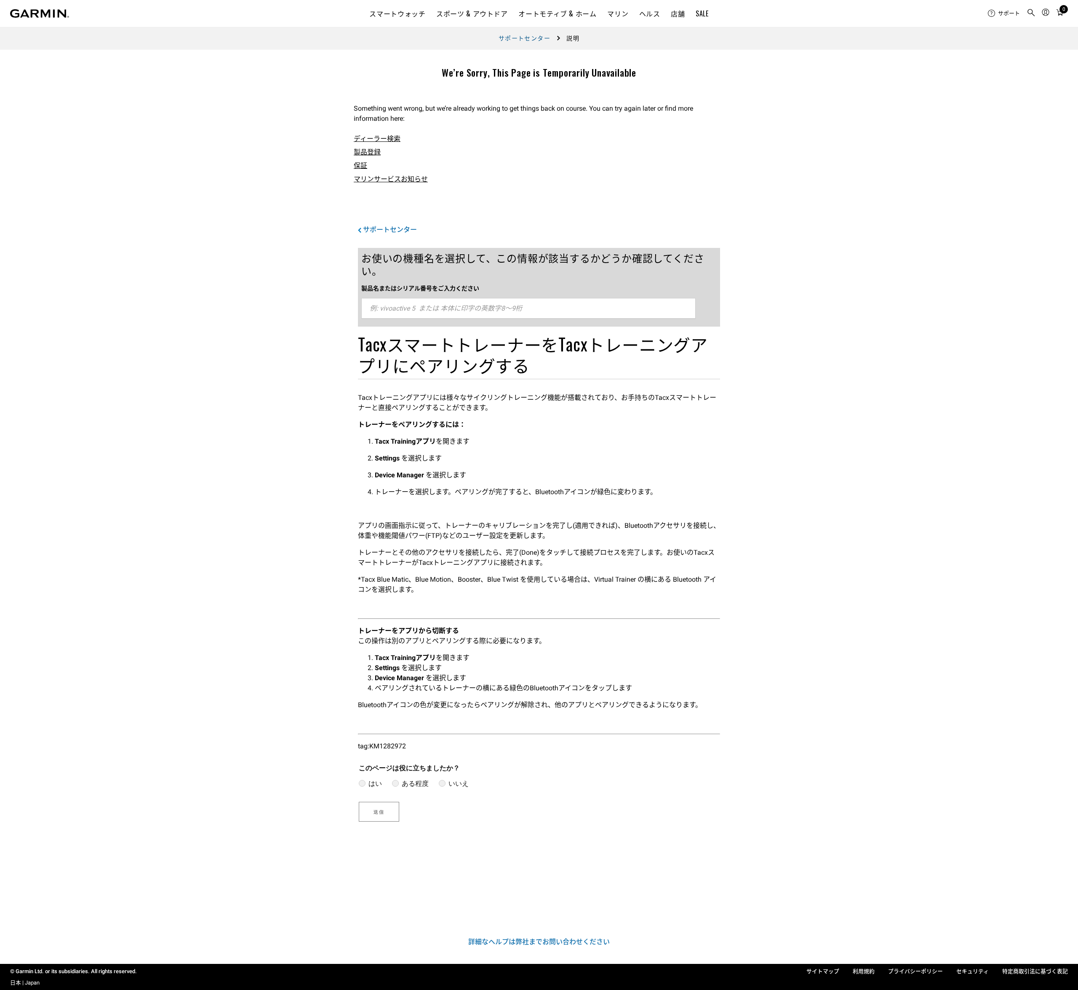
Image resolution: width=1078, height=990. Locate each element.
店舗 (678, 13)
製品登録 (367, 152)
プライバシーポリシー (915, 971)
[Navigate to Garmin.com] (39, 13)
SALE (702, 13)
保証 (360, 166)
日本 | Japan (25, 982)
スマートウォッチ (397, 13)
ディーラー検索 (377, 139)
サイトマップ (822, 971)
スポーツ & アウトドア (472, 13)
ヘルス (649, 13)
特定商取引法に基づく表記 (1035, 971)
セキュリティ (972, 971)
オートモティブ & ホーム (557, 13)
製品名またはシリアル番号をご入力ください (420, 288)
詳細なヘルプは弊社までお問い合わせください (539, 942)
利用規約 (864, 971)
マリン (617, 13)
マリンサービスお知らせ (391, 179)
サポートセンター (524, 38)
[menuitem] (1004, 13)
